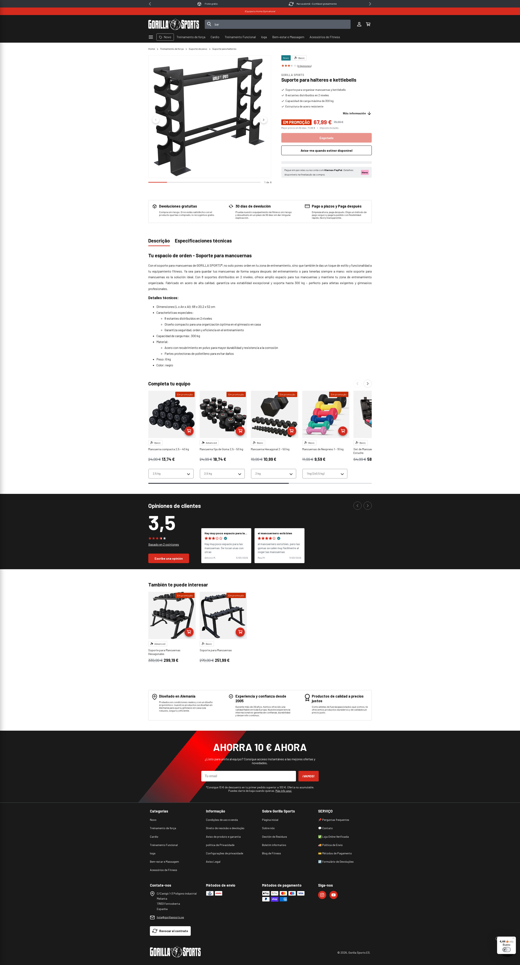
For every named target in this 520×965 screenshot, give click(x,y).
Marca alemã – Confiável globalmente (222, 3)
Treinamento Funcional (164, 845)
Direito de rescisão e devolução (225, 828)
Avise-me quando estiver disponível (326, 150)
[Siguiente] (368, 384)
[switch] (507, 949)
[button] (368, 24)
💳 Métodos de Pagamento (335, 853)
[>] (370, 4)
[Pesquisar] (209, 24)
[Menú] (513, 939)
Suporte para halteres (224, 48)
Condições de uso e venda (222, 819)
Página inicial (270, 819)
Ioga (152, 853)
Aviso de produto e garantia (223, 836)
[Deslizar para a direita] (263, 119)
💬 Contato (325, 828)
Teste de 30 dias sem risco (328, 3)
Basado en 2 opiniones (163, 544)
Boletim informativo (274, 845)
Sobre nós (268, 828)
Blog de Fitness (271, 853)
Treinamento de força (172, 48)
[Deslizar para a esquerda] (155, 119)
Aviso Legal (213, 861)
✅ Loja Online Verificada (333, 836)
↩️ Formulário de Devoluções (336, 861)
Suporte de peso (198, 48)
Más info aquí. (283, 790)
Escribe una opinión (169, 558)
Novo (153, 819)
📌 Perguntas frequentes (333, 819)
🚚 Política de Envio (330, 845)
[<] (150, 4)
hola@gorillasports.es (170, 917)
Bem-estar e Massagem (164, 861)
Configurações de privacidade (224, 853)
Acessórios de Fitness (163, 870)
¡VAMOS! (308, 776)
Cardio (154, 836)
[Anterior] (357, 384)
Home (151, 48)
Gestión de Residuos (274, 836)
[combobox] (278, 24)
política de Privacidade (220, 845)
